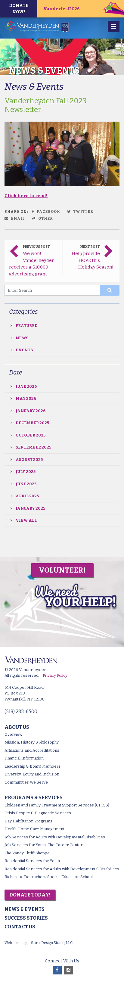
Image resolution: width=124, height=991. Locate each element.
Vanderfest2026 (61, 8)
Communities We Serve (26, 782)
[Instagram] (68, 970)
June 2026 (26, 386)
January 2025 (30, 508)
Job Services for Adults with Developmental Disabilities (55, 837)
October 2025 (30, 435)
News (22, 338)
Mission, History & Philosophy (32, 742)
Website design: (17, 943)
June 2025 (26, 484)
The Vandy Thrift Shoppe (27, 853)
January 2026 (30, 411)
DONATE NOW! (18, 8)
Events (24, 350)
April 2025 (27, 496)
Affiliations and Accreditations (32, 750)
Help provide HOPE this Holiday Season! (93, 260)
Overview (13, 734)
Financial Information (24, 758)
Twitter (82, 212)
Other (45, 218)
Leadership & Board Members (32, 766)
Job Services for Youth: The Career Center (43, 845)
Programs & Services (34, 797)
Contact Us (20, 927)
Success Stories (26, 918)
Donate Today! (30, 895)
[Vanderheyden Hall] (38, 26)
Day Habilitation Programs (28, 821)
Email (17, 218)
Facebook (48, 212)
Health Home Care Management (34, 829)
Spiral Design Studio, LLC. (52, 943)
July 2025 (26, 471)
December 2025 (32, 423)
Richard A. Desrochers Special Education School (49, 877)
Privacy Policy (55, 675)
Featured (27, 325)
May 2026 (26, 398)
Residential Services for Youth (32, 861)
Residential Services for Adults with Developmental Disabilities (62, 869)
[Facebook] (57, 970)
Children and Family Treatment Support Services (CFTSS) (57, 805)
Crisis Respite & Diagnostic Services (38, 813)
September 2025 (33, 447)
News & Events (25, 909)
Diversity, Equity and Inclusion (32, 774)
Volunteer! (62, 570)
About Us (17, 727)
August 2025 (29, 459)
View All (26, 520)
